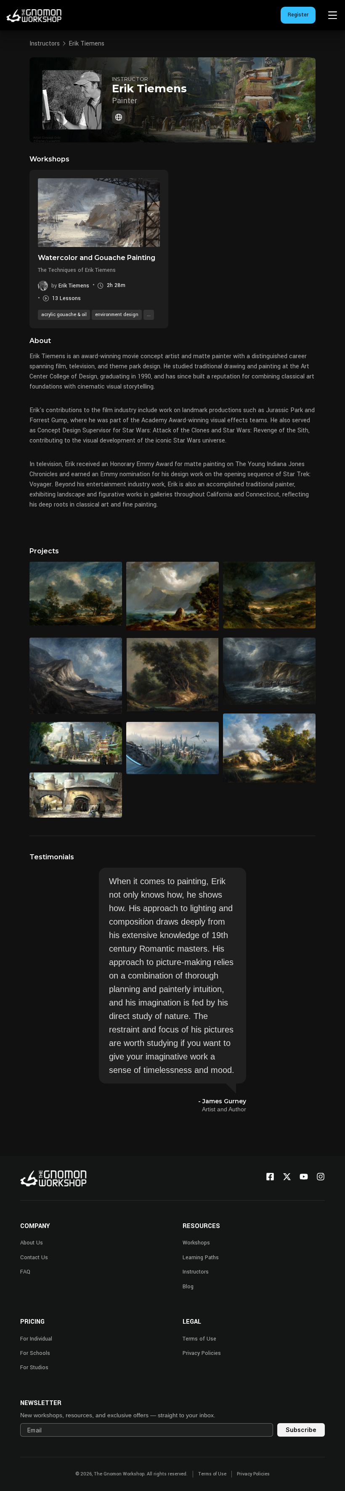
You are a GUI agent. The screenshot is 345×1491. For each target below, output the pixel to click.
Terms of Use (199, 1339)
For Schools (35, 1353)
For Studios (34, 1367)
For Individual (36, 1339)
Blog (188, 1286)
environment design (116, 314)
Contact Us (34, 1257)
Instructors (44, 43)
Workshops (196, 1243)
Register (298, 15)
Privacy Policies (202, 1353)
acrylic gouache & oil (64, 314)
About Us (31, 1243)
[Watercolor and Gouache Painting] (99, 212)
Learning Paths (201, 1257)
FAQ (25, 1272)
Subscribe (301, 1429)
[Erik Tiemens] (118, 117)
